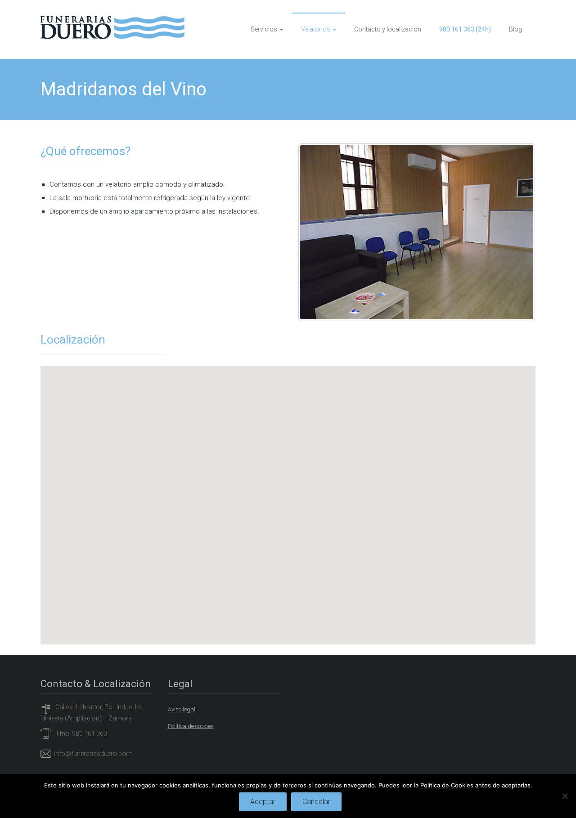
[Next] (516, 232)
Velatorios (315, 29)
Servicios (264, 29)
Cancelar (316, 801)
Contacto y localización (387, 29)
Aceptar (262, 801)
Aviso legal (181, 709)
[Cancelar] (564, 795)
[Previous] (317, 232)
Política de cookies (191, 726)
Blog (515, 29)
